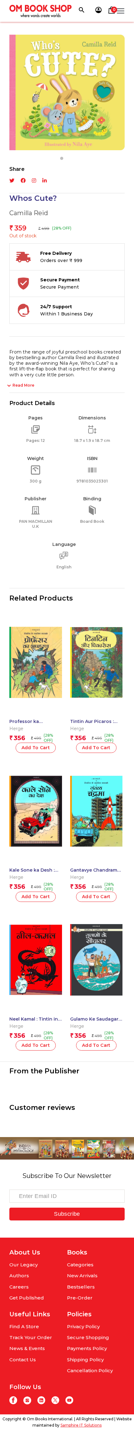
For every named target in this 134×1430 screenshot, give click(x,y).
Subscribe (67, 1214)
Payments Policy (87, 1348)
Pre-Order (80, 1298)
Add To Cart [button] (36, 747)
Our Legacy (23, 1265)
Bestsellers (81, 1287)
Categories (80, 1265)
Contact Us (22, 1360)
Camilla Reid (28, 213)
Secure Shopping (88, 1337)
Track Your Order (30, 1337)
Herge (16, 728)
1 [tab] (61, 158)
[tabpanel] (67, 92)
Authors (19, 1276)
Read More (23, 385)
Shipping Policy (85, 1360)
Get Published (26, 1298)
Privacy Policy (83, 1326)
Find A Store (24, 1326)
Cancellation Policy (90, 1370)
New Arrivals (82, 1276)
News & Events (27, 1348)
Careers (19, 1287)
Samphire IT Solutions (81, 1425)
